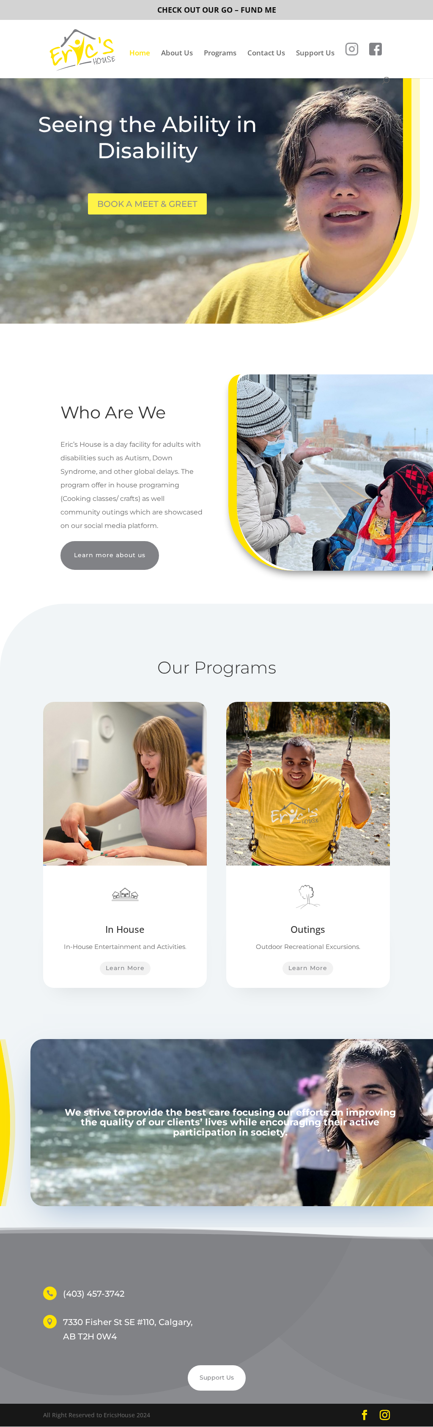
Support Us (315, 54)
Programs (220, 54)
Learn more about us (109, 555)
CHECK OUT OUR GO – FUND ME (216, 10)
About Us (177, 54)
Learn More (125, 968)
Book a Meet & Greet (147, 204)
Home (139, 54)
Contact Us (266, 54)
